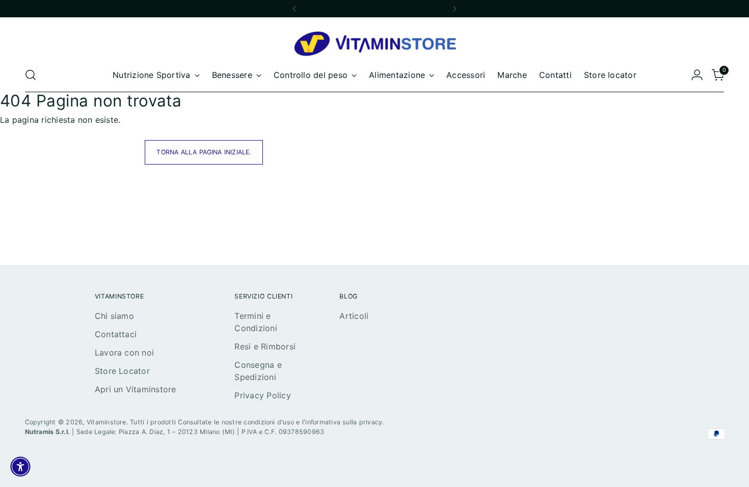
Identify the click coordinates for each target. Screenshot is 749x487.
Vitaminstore (106, 422)
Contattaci (116, 334)
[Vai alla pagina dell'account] (697, 75)
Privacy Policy (262, 395)
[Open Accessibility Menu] (20, 466)
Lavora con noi (124, 352)
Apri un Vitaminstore (135, 389)
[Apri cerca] (30, 75)
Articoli (353, 316)
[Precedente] (294, 8)
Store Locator (122, 371)
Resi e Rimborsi (265, 346)
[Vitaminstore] (374, 45)
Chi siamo (114, 316)
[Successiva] (454, 8)
